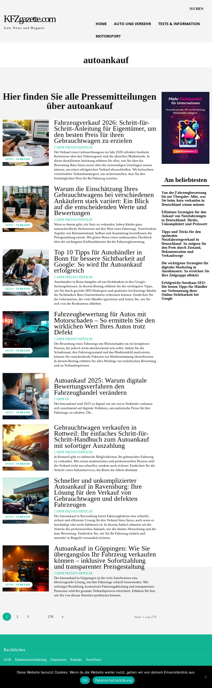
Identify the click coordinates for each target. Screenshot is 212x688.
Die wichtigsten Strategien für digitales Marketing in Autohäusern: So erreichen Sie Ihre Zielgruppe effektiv (185, 269)
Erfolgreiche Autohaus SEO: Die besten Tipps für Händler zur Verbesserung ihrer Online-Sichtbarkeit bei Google (184, 291)
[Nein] (205, 676)
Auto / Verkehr (17, 159)
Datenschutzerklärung (113, 680)
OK (84, 680)
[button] (196, 9)
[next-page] (62, 617)
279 (50, 617)
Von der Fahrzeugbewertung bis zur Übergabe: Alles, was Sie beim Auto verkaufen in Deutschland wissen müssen (184, 199)
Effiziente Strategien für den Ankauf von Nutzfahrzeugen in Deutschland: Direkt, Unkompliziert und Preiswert (184, 218)
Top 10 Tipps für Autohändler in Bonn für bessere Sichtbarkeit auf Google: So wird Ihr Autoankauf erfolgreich (99, 261)
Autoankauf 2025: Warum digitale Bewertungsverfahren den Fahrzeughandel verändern (100, 386)
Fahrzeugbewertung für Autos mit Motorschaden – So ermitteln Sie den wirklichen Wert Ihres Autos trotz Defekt (104, 323)
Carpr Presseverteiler (73, 147)
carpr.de (61, 399)
